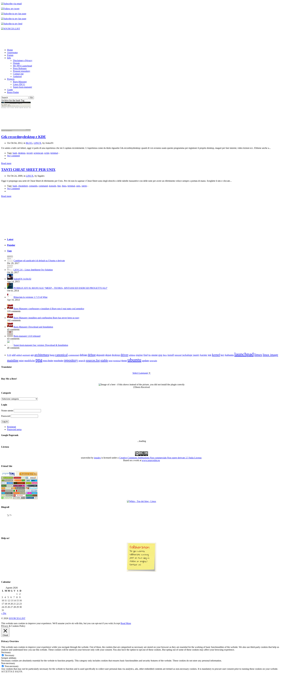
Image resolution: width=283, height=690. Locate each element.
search (82, 360)
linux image (270, 355)
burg (52, 354)
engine (139, 355)
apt (32, 354)
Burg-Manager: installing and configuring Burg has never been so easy (46, 317)
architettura (41, 355)
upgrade (153, 361)
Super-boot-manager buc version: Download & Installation (41, 345)
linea (64, 186)
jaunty (196, 355)
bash (15, 153)
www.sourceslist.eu (151, 460)
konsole (52, 186)
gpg (160, 355)
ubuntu (134, 359)
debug (92, 355)
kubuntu (229, 354)
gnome (154, 355)
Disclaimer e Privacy (22, 60)
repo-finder (48, 360)
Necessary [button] (6, 652)
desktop (21, 153)
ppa (39, 359)
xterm (84, 186)
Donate (16, 63)
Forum (10, 55)
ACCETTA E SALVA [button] (11, 671)
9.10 (9, 355)
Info (9, 58)
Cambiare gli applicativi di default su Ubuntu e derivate (39, 260)
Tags (9, 251)
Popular (11, 245)
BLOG (29, 143)
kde (209, 355)
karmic (203, 355)
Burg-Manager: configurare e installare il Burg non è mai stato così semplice (49, 308)
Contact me (18, 73)
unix (78, 186)
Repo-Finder (13, 92)
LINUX (37, 143)
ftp (149, 355)
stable (104, 360)
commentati (73, 355)
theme (124, 360)
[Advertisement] (54, 39)
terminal (54, 153)
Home (10, 50)
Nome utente (7, 410)
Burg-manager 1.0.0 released (27, 336)
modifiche (29, 360)
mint (21, 360)
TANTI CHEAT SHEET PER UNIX (28, 170)
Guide (10, 89)
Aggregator (12, 52)
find (145, 355)
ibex (165, 355)
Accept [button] (116, 623)
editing (132, 355)
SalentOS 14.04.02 (22, 279)
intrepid (178, 355)
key (222, 354)
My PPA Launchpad (22, 66)
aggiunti (26, 355)
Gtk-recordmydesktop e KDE (23, 137)
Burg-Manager (20, 81)
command (43, 186)
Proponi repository (21, 71)
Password (5, 416)
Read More (126, 623)
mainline (12, 360)
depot (108, 354)
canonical (61, 355)
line (59, 186)
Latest (10, 239)
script (46, 153)
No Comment (13, 155)
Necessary (9, 655)
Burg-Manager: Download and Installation (33, 327)
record (29, 153)
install (170, 355)
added (19, 355)
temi (111, 360)
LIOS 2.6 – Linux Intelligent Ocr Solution (33, 269)
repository (71, 360)
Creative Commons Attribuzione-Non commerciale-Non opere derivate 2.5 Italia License (160, 457)
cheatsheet (23, 186)
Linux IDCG (19, 84)
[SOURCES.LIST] (10, 28)
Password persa (14, 429)
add (14, 355)
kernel (216, 355)
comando (33, 186)
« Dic (3, 613)
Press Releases (20, 68)
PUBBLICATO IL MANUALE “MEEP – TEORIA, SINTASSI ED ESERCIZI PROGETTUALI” (60, 288)
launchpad (244, 354)
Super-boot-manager (22, 87)
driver (124, 355)
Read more (6, 163)
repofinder (58, 360)
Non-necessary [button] (8, 663)
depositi (100, 354)
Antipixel (17, 76)
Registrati (11, 427)
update (145, 360)
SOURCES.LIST (17, 618)
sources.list (93, 360)
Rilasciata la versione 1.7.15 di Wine (30, 297)
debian (83, 354)
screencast (38, 153)
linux (258, 355)
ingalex (97, 457)
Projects (10, 79)
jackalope (187, 355)
